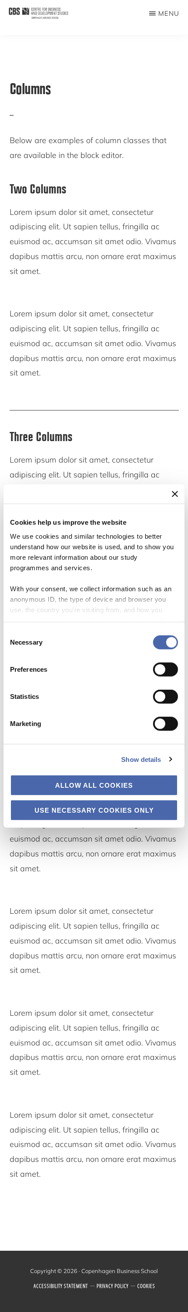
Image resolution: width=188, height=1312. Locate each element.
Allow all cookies (94, 785)
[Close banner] (175, 494)
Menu (168, 13)
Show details (141, 759)
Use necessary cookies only (94, 810)
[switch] (165, 670)
